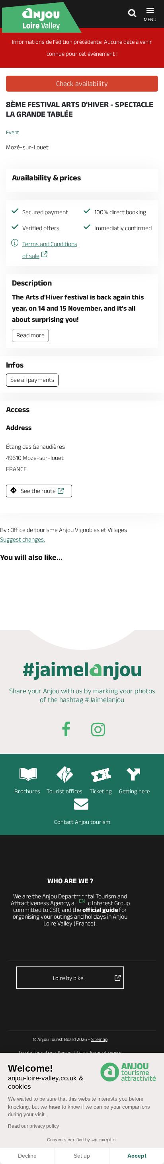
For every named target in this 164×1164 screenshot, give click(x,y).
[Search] (130, 14)
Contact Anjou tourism (82, 821)
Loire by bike (68, 977)
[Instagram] (98, 731)
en (82, 901)
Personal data (71, 1052)
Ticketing (101, 791)
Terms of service (105, 1052)
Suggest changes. (22, 539)
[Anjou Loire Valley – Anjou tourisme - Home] (46, 17)
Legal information (36, 1052)
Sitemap (99, 1039)
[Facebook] (66, 731)
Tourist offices (64, 791)
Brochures (27, 791)
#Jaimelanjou (104, 700)
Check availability (82, 84)
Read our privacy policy (33, 1126)
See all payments (32, 379)
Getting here (134, 791)
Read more (30, 335)
